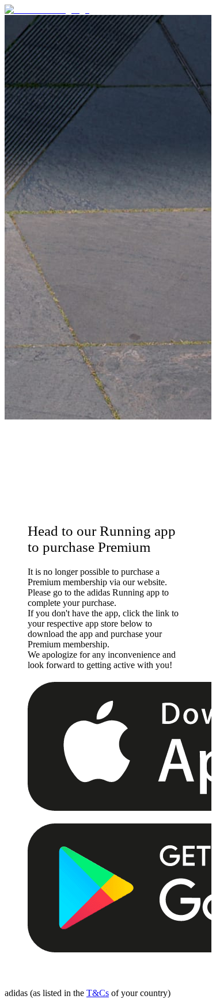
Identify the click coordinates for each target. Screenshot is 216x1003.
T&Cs (97, 993)
